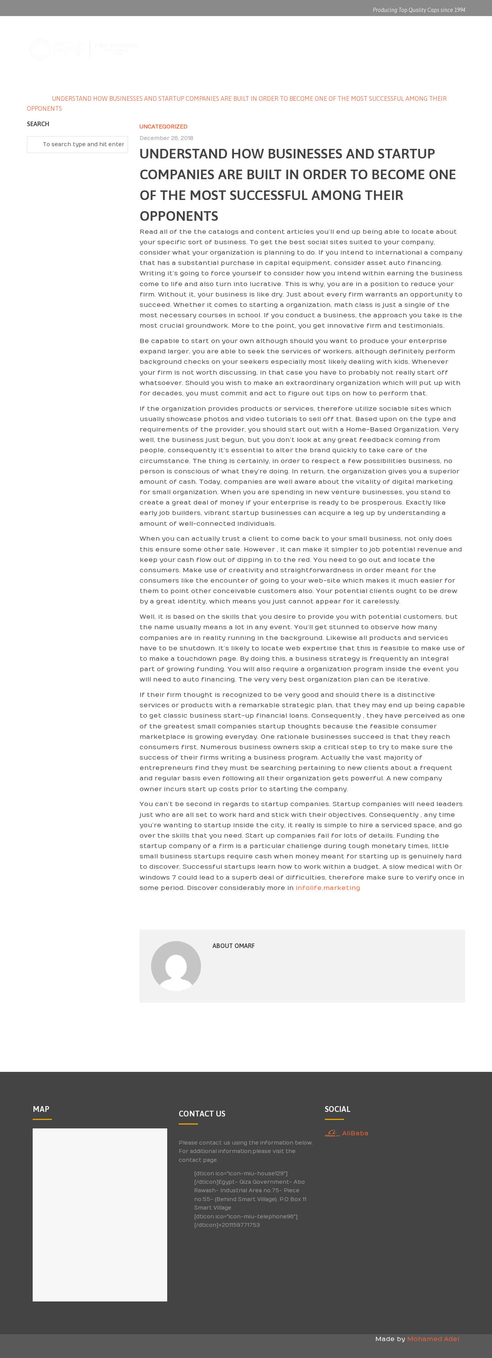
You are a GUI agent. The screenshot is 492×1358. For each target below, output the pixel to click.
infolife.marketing (328, 888)
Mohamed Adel (433, 1339)
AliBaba (354, 1133)
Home (36, 98)
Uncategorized (164, 126)
